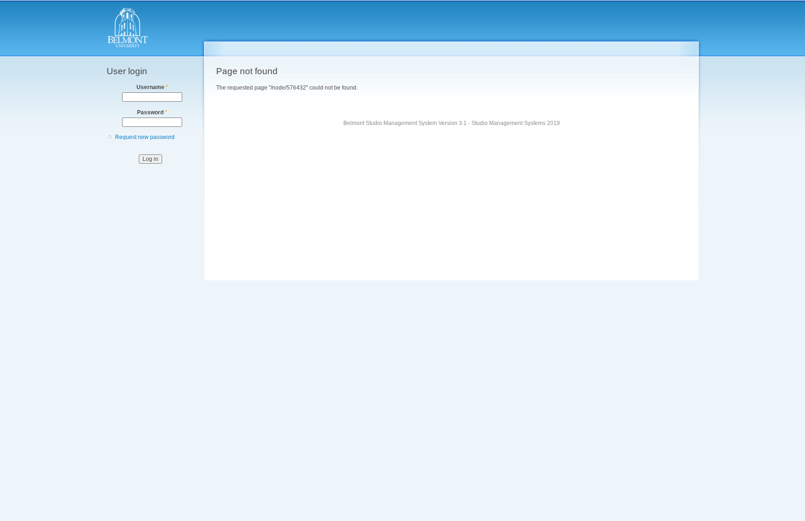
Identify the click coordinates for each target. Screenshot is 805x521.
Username (152, 87)
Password (152, 112)
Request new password (145, 137)
